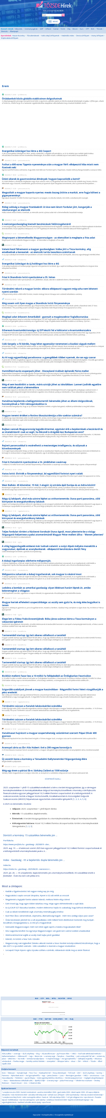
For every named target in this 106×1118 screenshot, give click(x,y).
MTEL (54, 998)
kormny (99, 1073)
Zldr (79, 1061)
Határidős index (68, 35)
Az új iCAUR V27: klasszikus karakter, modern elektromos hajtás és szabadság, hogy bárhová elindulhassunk (50, 907)
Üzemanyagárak (31, 29)
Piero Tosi (33, 1073)
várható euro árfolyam (56, 1095)
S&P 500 (48, 1019)
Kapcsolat (36, 1115)
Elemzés (4, 31)
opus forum (46, 1102)
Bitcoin (75, 29)
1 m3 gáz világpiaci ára (74, 1097)
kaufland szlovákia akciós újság (29, 1102)
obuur (73, 1061)
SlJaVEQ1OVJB (40, 1080)
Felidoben (19, 1078)
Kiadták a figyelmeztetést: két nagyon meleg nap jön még (29, 891)
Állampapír (14, 31)
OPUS (69, 998)
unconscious (94, 1075)
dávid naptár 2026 (78, 1092)
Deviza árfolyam (82, 35)
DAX (35, 1019)
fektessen (11, 1073)
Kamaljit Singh (22, 1073)
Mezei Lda (38, 1056)
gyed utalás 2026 (63, 1092)
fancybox (60, 1056)
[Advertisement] (53, 61)
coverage (17, 1054)
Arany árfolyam (97, 35)
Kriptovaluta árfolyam (9, 38)
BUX (92, 29)
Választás (18, 29)
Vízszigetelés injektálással (64, 1115)
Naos (6, 1080)
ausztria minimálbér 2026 (46, 1092)
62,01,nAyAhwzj (28, 1054)
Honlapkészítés (47, 1115)
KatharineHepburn (9, 1056)
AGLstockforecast (48, 1054)
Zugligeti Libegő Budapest (93, 1078)
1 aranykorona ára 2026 (11, 1092)
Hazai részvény (18, 35)
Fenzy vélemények (59, 1073)
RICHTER (61, 998)
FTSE (41, 1019)
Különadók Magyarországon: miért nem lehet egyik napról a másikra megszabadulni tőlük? (43, 927)
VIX (66, 1019)
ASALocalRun (6, 1054)
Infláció (48, 29)
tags (31, 1056)
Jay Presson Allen (63, 1054)
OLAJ (71, 1019)
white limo (12, 1059)
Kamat (55, 29)
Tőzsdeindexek (33, 35)
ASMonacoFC (22, 1056)
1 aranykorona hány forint (11, 1097)
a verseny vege (49, 1056)
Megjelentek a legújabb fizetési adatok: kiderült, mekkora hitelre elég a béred (37, 899)
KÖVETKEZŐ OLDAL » (53, 779)
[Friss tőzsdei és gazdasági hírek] (53, 4)
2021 (79, 1073)
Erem (4, 1073)
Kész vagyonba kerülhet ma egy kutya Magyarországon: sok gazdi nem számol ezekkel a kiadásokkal (47, 931)
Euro (82, 29)
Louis (62, 1075)
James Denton (52, 1075)
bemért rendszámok (28, 1092)
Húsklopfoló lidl (45, 1073)
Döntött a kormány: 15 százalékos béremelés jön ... (30, 835)
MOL (48, 998)
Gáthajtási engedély (85, 1059)
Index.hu (7, 865)
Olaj (68, 29)
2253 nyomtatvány (72, 1095)
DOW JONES (58, 1019)
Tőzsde (99, 29)
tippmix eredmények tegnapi (78, 1100)
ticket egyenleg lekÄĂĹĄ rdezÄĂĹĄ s (50, 1078)
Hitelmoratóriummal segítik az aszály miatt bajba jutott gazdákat (32, 935)
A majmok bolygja (52, 1059)
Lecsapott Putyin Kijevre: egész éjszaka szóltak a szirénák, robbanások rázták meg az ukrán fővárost (47, 950)
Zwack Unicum (16, 1083)
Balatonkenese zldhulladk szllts (21, 1080)
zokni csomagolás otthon (31, 1097)
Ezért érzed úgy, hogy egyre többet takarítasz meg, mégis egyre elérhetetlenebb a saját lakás (44, 903)
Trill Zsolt (71, 1073)
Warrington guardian (73, 1075)
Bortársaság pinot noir (73, 1078)
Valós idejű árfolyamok (50, 35)
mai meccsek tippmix (27, 1100)
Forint (63, 29)
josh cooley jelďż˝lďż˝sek (85, 1056)
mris (25, 1083)
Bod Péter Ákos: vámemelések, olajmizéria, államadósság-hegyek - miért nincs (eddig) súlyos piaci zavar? (49, 916)
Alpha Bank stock (17, 1075)
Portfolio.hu (8, 840)
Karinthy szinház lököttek (35, 1061)
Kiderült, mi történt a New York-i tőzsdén (22, 939)
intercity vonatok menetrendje (92, 1095)
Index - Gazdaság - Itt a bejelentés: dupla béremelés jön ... (34, 860)
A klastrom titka (35, 1083)
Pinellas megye (18, 1061)
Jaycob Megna (30, 1078)
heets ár (45, 1097)
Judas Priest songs (66, 1080)
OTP (87, 29)
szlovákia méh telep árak (37, 1095)
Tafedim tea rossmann (83, 1080)
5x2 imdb (21, 1059)
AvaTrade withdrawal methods (89, 1054)
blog (38, 1054)
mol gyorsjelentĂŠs (69, 1059)
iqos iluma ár (89, 1097)
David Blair (70, 1056)
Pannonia (5, 1075)
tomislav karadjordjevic (35, 1059)
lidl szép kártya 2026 (57, 1097)
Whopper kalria (63, 1061)
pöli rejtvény (40, 1100)
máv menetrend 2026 (19, 1095)
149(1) (73, 1054)
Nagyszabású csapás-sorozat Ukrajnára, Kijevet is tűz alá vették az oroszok (37, 895)
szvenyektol (51, 1061)
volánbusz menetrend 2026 (57, 1100)
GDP (41, 29)
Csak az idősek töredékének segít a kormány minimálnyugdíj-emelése (34, 912)
